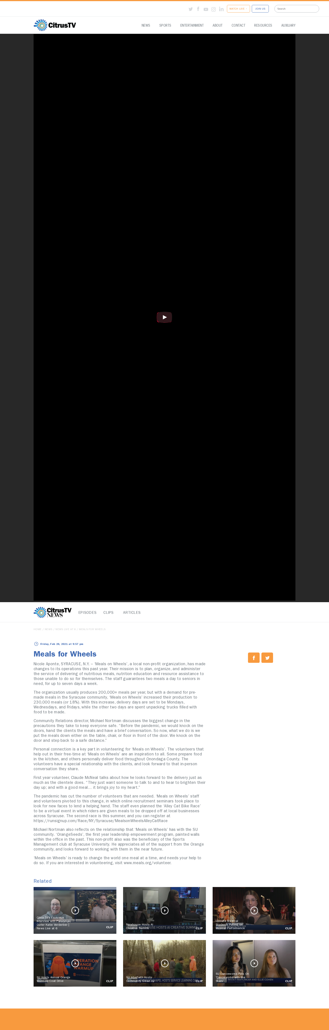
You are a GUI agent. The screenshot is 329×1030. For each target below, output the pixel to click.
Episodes (86, 613)
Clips (108, 613)
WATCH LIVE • (238, 9)
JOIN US (260, 9)
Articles (131, 613)
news (48, 629)
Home (37, 629)
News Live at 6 (66, 629)
